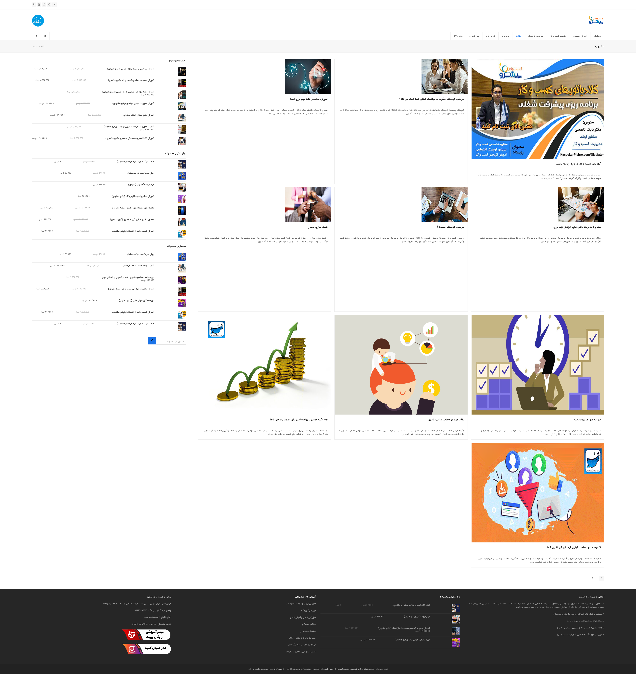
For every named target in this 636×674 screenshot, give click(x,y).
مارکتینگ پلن (294, 644)
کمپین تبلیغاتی (309, 651)
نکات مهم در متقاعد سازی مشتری (446, 420)
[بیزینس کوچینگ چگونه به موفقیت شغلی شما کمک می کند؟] (401, 76)
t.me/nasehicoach (151, 617)
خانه (42, 46)
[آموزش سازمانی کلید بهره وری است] (264, 76)
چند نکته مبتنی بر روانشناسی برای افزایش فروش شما (299, 420)
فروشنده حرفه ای (294, 603)
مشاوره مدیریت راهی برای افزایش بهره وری (577, 227)
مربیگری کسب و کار (567, 634)
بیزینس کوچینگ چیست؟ (450, 227)
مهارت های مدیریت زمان (587, 420)
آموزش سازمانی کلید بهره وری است (308, 99)
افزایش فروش (310, 603)
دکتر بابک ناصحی (543, 603)
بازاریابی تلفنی (309, 617)
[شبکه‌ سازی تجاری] (264, 204)
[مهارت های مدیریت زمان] (537, 365)
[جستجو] (152, 340)
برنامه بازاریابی (309, 644)
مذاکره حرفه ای (309, 624)
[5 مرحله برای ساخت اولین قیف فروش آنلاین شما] (537, 492)
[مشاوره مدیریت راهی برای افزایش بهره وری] (537, 204)
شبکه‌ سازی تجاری (318, 227)
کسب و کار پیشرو (575, 603)
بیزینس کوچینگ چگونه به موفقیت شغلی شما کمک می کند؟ (431, 99)
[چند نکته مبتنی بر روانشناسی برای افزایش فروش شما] (264, 365)
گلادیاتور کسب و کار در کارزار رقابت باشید (578, 164)
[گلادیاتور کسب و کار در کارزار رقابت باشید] (537, 109)
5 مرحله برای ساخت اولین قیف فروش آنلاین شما (574, 547)
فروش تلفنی (295, 617)
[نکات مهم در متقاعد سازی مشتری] (401, 365)
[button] (36, 36)
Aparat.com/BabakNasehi (144, 624)
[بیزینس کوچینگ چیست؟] (401, 204)
